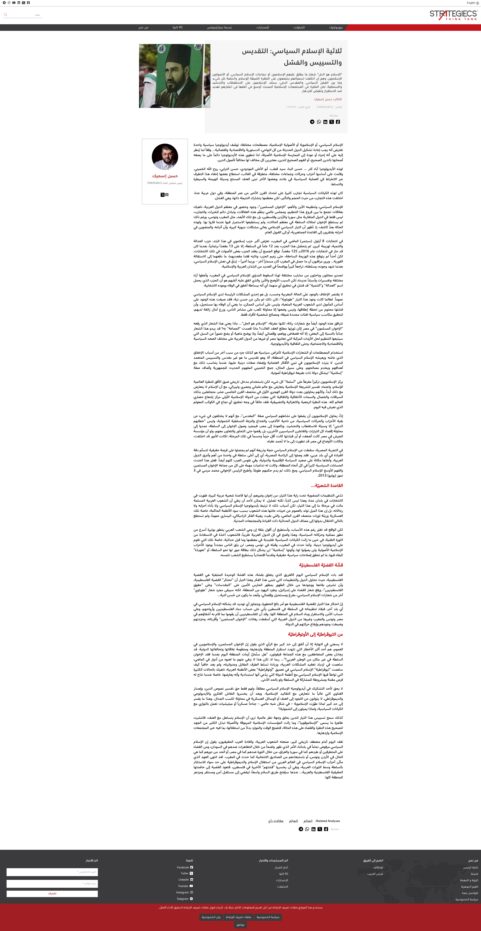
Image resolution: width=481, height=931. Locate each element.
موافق (240, 924)
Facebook (183, 867)
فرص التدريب (375, 874)
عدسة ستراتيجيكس (219, 27)
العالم (308, 821)
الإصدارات (262, 27)
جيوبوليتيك (336, 27)
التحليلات (299, 27)
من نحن (143, 27)
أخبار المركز (281, 867)
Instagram (183, 892)
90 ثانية (177, 27)
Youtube (184, 886)
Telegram (183, 899)
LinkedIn (184, 879)
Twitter (187, 873)
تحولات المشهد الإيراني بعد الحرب (287, 36)
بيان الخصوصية (211, 917)
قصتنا (474, 874)
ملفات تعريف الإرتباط (238, 917)
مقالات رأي (276, 821)
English (471, 3)
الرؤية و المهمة (469, 880)
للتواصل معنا (470, 893)
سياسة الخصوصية (466, 899)
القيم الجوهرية (138, 34)
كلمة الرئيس (470, 867)
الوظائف (378, 867)
